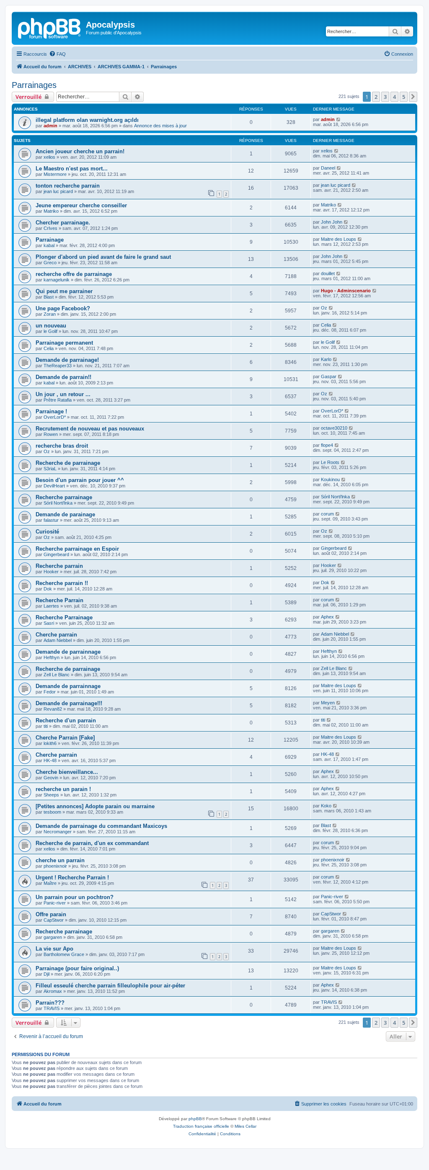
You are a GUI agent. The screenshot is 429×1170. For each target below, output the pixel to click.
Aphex (327, 616)
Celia (326, 324)
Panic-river (55, 902)
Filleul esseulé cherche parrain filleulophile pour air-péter (110, 985)
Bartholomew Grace (64, 954)
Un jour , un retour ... (63, 394)
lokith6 (50, 743)
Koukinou (330, 479)
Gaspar (328, 376)
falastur (51, 520)
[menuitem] (57, 54)
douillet (328, 273)
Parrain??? (50, 1003)
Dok (48, 588)
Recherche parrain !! (62, 583)
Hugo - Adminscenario (346, 290)
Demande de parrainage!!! (69, 703)
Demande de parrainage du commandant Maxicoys (101, 826)
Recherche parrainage (64, 497)
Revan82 (53, 708)
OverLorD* (55, 417)
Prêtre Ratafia (58, 399)
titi (46, 726)
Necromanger (58, 831)
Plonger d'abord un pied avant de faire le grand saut (103, 257)
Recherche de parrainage (68, 463)
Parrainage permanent (64, 343)
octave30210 (334, 427)
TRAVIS (51, 1008)
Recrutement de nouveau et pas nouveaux (90, 428)
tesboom (52, 811)
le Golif (50, 331)
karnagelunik (57, 279)
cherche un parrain (60, 860)
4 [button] (394, 97)
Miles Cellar (245, 1126)
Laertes (51, 605)
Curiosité (47, 531)
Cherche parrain (56, 634)
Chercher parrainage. (63, 222)
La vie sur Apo (54, 949)
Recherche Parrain (59, 600)
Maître (50, 883)
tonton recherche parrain (68, 186)
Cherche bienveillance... (67, 772)
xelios (49, 157)
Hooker (51, 571)
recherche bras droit (62, 446)
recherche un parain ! (63, 789)
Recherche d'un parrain (66, 720)
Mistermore (55, 174)
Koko (326, 805)
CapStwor (54, 920)
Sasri (49, 623)
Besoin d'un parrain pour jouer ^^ (80, 480)
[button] (413, 97)
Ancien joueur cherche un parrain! (80, 151)
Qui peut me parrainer (64, 291)
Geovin (51, 777)
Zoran (50, 314)
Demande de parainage (65, 514)
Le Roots (330, 462)
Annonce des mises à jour (160, 125)
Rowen (51, 434)
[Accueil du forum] (50, 27)
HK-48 (50, 760)
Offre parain (51, 914)
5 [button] (403, 97)
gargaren (53, 937)
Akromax (53, 991)
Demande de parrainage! (67, 360)
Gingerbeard (56, 554)
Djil (46, 974)
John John (331, 221)
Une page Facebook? (63, 308)
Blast (49, 296)
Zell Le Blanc (57, 674)
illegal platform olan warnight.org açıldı (87, 120)
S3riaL (50, 468)
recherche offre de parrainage (74, 274)
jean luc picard (58, 191)
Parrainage (50, 240)
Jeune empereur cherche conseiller (81, 205)
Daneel (328, 167)
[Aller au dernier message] (338, 119)
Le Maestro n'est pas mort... (72, 168)
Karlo (326, 359)
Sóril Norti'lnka (58, 502)
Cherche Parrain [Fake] (65, 737)
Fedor (50, 691)
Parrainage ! (51, 411)
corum (327, 513)
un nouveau (51, 325)
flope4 (327, 445)
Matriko (51, 211)
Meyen (328, 702)
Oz (324, 307)
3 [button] (385, 97)
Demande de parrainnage (68, 652)
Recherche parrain (59, 566)
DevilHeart (54, 485)
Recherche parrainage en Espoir (77, 549)
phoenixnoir (55, 865)
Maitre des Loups (338, 239)
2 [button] (376, 97)
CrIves (50, 228)
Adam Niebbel (58, 640)
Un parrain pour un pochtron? (75, 897)
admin (50, 125)
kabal (49, 245)
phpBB (195, 1118)
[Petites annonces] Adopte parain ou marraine (95, 806)
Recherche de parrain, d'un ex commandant (92, 843)
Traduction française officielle (201, 1126)
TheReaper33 (58, 365)
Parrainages (34, 85)
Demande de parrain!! (63, 377)
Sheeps (51, 794)
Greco (50, 262)
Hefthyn (51, 657)
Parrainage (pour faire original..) (77, 968)
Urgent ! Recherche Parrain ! (72, 877)
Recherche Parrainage (64, 617)
